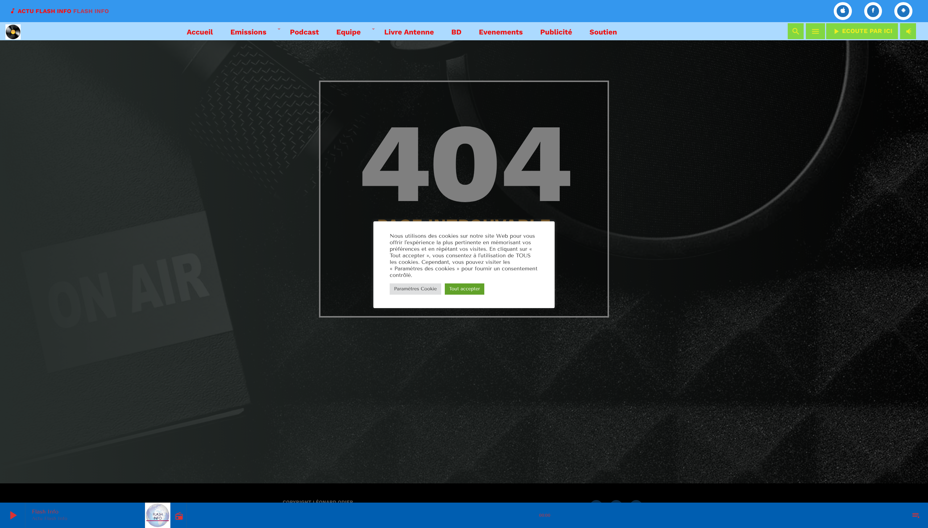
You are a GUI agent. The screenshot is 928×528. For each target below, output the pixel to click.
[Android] (903, 11)
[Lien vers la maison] (13, 31)
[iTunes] (843, 11)
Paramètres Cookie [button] (415, 289)
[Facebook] (873, 11)
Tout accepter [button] (464, 289)
